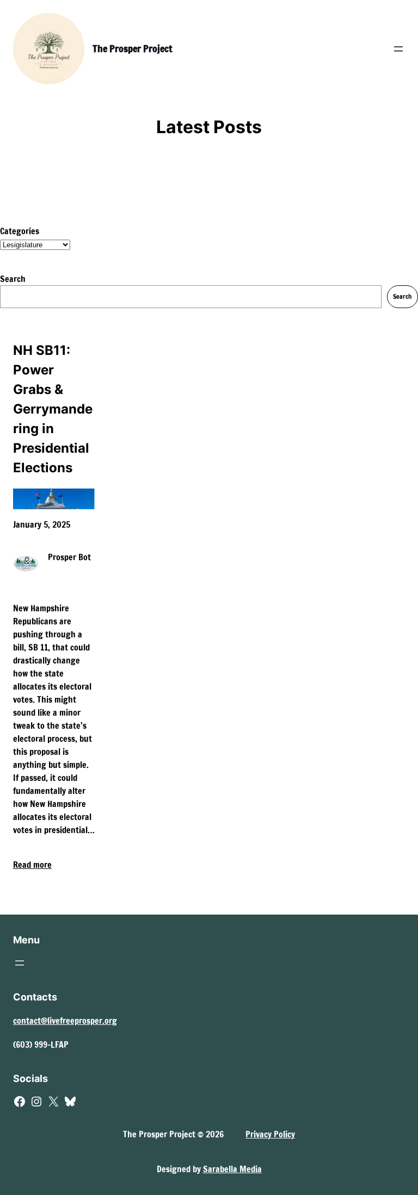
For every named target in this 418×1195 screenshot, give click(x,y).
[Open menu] (398, 48)
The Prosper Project (132, 48)
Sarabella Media (232, 1169)
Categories (19, 231)
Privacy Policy (270, 1134)
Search (13, 279)
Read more (32, 865)
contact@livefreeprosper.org (65, 1021)
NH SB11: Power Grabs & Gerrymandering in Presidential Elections (53, 409)
